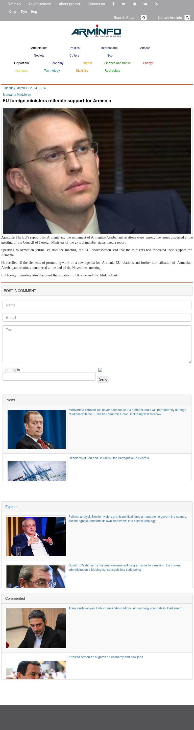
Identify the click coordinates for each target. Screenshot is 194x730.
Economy (57, 63)
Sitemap (14, 3)
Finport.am (21, 63)
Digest (87, 63)
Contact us (96, 3)
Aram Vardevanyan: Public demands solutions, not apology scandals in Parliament (125, 608)
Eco (110, 55)
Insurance (21, 70)
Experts (11, 506)
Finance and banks (117, 63)
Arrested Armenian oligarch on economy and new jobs (106, 657)
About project (69, 3)
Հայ (12, 11)
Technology (52, 70)
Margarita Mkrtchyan (17, 94)
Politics (75, 47)
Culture (74, 55)
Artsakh (145, 47)
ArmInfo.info (39, 47)
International (109, 47)
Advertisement (39, 3)
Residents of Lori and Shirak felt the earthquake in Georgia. (109, 458)
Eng (34, 11)
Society (39, 55)
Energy (148, 63)
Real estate (112, 70)
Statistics (82, 70)
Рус (24, 11)
